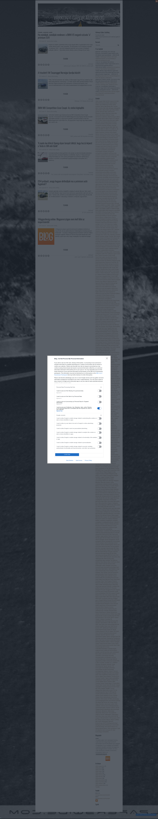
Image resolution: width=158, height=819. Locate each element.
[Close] (107, 358)
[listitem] (79, 387)
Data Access (79, 460)
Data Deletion (69, 460)
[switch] (99, 391)
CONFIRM (67, 454)
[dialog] (79, 409)
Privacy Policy (88, 460)
